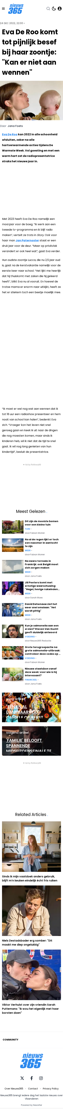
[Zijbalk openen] (3, 9)
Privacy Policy (51, 1088)
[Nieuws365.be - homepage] (15, 9)
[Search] (48, 9)
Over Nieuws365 (14, 1088)
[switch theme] (54, 8)
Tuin (27, 529)
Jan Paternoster (27, 240)
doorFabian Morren (35, 533)
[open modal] (60, 9)
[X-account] (22, 1078)
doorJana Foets (33, 576)
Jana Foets (15, 126)
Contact (33, 1088)
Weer (28, 550)
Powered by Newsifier (31, 1105)
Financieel (31, 679)
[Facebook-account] (32, 1078)
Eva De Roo (9, 134)
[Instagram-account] (41, 1078)
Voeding (30, 636)
